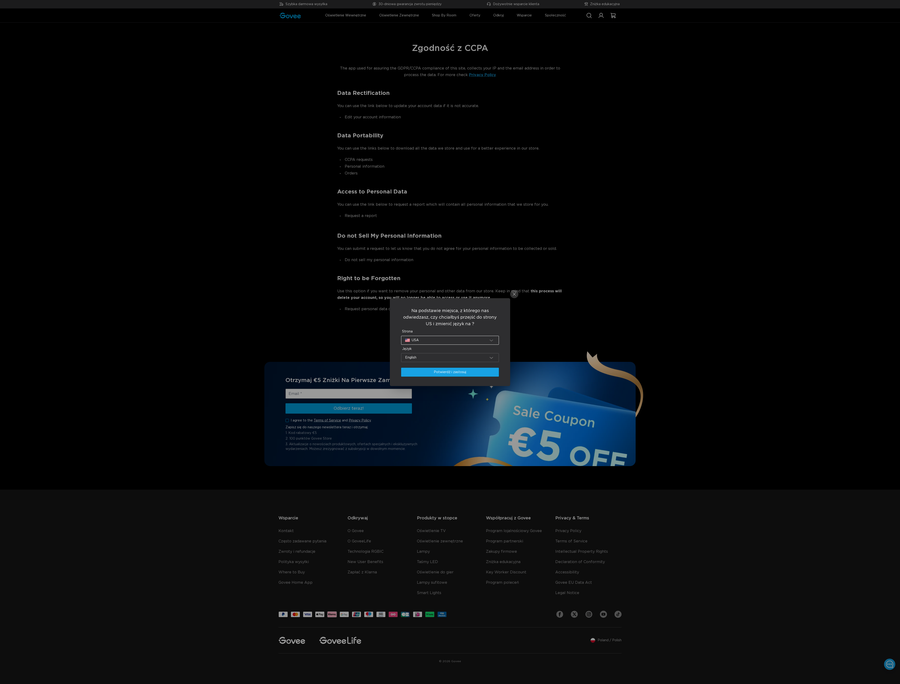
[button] (450, 340)
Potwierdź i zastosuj (450, 372)
